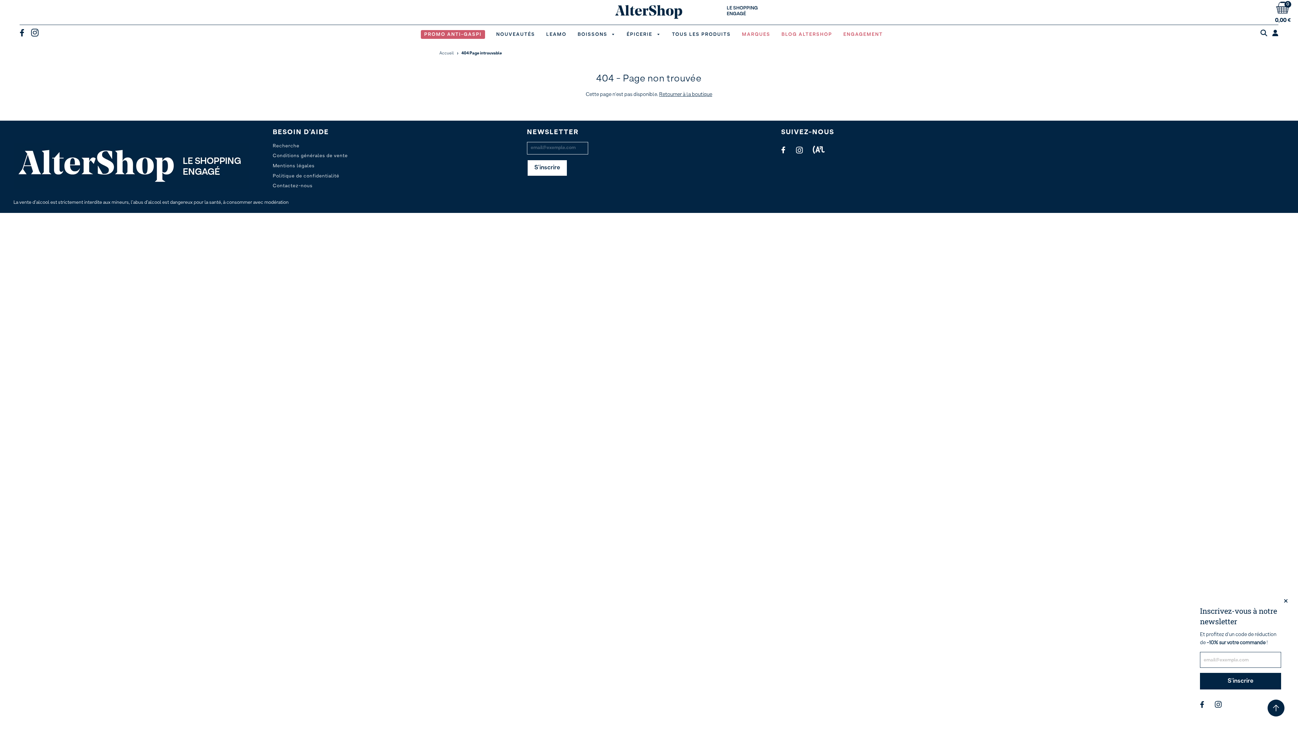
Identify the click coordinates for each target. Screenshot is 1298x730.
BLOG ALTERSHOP (807, 34)
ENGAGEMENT (863, 34)
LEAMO (556, 34)
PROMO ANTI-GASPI (453, 34)
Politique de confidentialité (306, 176)
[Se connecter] (1275, 33)
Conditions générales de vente (310, 155)
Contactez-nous (293, 186)
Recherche (286, 146)
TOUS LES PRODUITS (701, 34)
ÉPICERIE (640, 34)
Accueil (446, 53)
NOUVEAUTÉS (515, 34)
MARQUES (756, 34)
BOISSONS (593, 34)
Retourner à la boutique (685, 94)
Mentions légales (294, 166)
